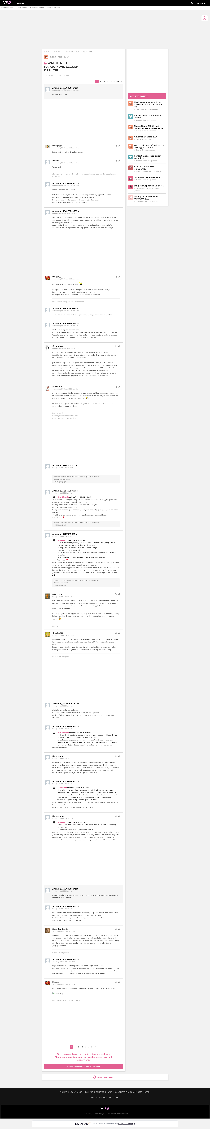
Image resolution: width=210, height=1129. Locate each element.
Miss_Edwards (63, 497)
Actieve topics (21, 8)
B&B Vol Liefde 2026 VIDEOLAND (144, 167)
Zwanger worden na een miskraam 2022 (146, 197)
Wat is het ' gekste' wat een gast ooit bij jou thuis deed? (150, 146)
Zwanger (139, 201)
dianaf (55, 161)
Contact (100, 1092)
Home (46, 52)
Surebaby (61, 540)
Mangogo (57, 146)
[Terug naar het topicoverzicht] (46, 58)
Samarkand (58, 756)
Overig (57, 52)
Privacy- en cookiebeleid (117, 1092)
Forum (20, 3)
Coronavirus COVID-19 (144, 188)
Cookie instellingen (139, 1092)
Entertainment (141, 171)
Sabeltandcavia (60, 929)
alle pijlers (63, 57)
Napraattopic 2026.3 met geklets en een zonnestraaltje (148, 127)
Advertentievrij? (99, 1097)
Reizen (138, 180)
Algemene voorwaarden (71, 1092)
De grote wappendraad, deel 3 (149, 186)
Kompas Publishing (126, 1124)
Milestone (57, 594)
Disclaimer (113, 1097)
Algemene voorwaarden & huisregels (45, 8)
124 (117, 81)
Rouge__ (56, 277)
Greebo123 (57, 633)
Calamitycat (58, 346)
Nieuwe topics (7, 8)
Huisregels (89, 1092)
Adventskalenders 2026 (146, 137)
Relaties (139, 120)
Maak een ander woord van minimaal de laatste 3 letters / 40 (149, 104)
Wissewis (57, 387)
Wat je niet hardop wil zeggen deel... (81, 52)
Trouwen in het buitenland (147, 177)
